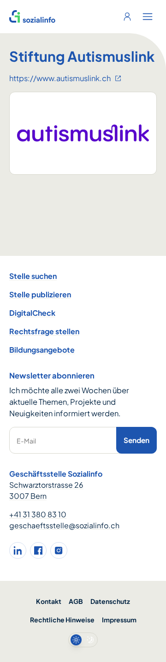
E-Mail (26, 441)
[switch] (83, 639)
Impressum (119, 619)
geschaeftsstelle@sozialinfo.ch (64, 525)
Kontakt (48, 601)
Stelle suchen (33, 276)
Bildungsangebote (42, 350)
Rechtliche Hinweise (62, 619)
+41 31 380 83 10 (37, 514)
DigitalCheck (32, 313)
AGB (76, 601)
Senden (136, 440)
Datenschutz (110, 601)
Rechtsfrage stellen (44, 331)
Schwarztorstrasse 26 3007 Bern (46, 490)
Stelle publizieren (40, 294)
